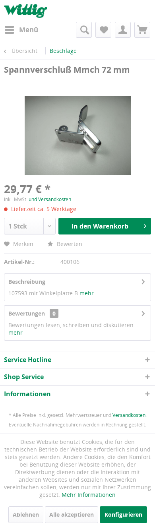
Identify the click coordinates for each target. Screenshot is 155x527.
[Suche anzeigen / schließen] (84, 30)
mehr (86, 293)
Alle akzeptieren (71, 514)
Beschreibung (26, 281)
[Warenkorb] (142, 30)
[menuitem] (21, 30)
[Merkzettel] (103, 30)
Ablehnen (26, 514)
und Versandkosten (50, 199)
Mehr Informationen (89, 494)
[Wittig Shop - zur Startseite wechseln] (25, 11)
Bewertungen (26, 313)
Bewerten (68, 244)
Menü (28, 29)
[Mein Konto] (123, 30)
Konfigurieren (123, 514)
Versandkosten (128, 415)
